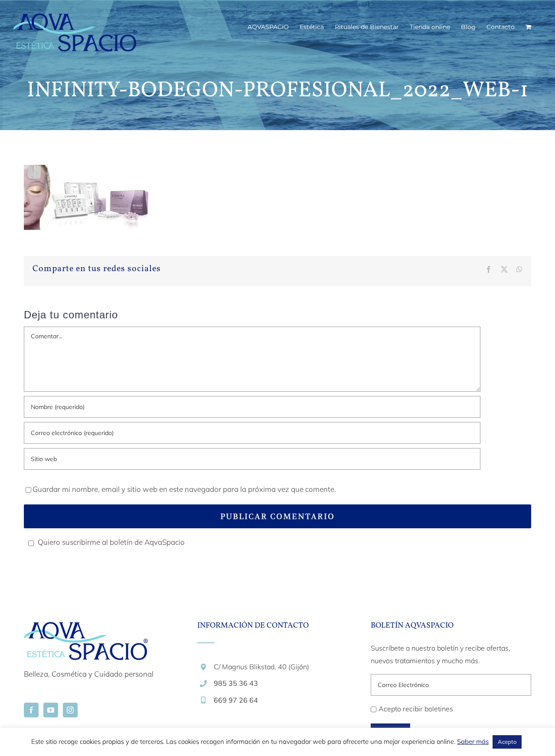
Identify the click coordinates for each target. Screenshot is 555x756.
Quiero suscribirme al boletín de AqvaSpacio (111, 542)
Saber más (473, 741)
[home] (86, 628)
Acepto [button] (507, 741)
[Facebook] (31, 710)
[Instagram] (70, 710)
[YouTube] (50, 710)
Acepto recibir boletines (416, 708)
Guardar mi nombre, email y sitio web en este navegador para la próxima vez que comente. (184, 489)
